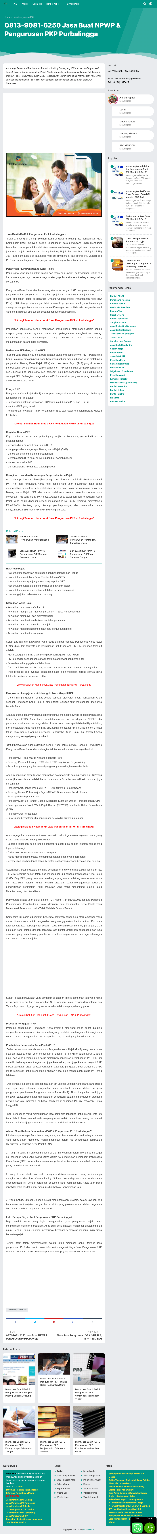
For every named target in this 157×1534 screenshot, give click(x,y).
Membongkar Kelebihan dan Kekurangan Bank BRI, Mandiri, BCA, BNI (138, 169)
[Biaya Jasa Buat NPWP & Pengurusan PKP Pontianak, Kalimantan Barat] (89, 1422)
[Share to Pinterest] (54, 1322)
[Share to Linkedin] (73, 1322)
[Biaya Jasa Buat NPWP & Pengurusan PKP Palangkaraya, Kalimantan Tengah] (19, 1422)
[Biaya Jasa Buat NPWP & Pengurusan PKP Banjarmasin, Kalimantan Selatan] (54, 1422)
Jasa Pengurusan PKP (18, 1310)
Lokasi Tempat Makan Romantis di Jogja (137, 240)
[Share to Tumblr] (92, 1322)
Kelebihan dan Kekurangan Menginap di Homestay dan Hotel (138, 263)
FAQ (15, 4)
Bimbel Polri (73, 4)
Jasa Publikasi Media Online (66, 1480)
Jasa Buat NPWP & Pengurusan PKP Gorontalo (34, 538)
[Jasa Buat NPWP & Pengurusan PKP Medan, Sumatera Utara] (62, 539)
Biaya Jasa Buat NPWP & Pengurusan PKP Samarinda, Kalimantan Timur (87, 1394)
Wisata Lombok (90, 1497)
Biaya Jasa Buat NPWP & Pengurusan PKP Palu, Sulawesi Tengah (82, 554)
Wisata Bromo (90, 1493)
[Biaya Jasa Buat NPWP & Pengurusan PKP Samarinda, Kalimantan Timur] (89, 1369)
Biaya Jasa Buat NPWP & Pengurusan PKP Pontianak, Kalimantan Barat (87, 1446)
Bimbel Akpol (52, 4)
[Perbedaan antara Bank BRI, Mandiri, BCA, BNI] (117, 220)
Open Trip (37, 4)
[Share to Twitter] (34, 1322)
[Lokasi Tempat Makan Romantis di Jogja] (117, 242)
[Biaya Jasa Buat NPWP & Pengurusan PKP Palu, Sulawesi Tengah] (62, 553)
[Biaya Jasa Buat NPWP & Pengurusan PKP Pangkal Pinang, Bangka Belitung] (19, 1369)
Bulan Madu (89, 1471)
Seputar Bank (63, 1488)
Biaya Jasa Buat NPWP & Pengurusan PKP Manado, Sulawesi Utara (33, 554)
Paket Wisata (63, 1484)
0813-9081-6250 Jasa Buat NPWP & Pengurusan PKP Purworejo (26, 1337)
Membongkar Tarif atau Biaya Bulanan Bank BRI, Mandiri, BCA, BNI (138, 194)
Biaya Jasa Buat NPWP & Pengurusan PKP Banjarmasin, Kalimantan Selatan (53, 1446)
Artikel (25, 4)
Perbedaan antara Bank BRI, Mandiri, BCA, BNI (138, 218)
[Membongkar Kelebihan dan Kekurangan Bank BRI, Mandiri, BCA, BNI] (117, 170)
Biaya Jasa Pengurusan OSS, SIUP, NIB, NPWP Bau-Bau (79, 1337)
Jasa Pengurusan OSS (66, 1475)
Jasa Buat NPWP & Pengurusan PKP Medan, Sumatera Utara (83, 539)
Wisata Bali (62, 1493)
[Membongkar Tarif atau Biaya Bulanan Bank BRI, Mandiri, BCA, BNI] (117, 195)
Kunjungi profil (125, 101)
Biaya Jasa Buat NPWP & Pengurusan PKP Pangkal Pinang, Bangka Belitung (18, 1392)
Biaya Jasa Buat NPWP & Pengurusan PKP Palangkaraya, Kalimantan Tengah (18, 1446)
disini (20, 1486)
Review (86, 1484)
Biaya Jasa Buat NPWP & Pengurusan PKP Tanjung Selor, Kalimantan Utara (53, 1381)
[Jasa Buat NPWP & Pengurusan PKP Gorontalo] (12, 539)
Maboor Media (88, 1530)
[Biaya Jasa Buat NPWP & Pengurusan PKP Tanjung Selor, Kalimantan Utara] (54, 1364)
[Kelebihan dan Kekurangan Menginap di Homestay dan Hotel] (117, 265)
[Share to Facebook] (15, 1322)
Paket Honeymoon (92, 1480)
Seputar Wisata (90, 1488)
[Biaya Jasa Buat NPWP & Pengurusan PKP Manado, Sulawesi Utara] (12, 553)
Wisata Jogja (63, 1497)
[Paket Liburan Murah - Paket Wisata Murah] (5, 4)
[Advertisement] (54, 116)
